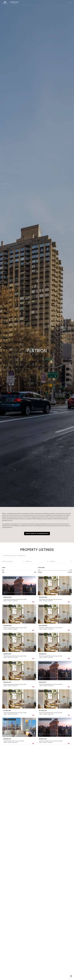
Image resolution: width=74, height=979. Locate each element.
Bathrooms (29, 561)
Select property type (7, 561)
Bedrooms (52, 561)
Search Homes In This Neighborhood (37, 533)
